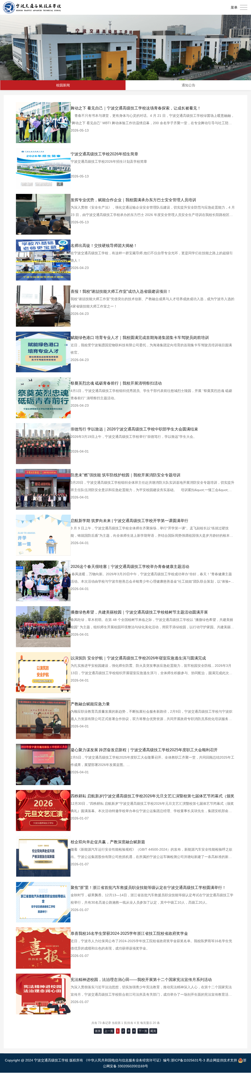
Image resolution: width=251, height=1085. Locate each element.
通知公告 (188, 85)
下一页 (142, 1031)
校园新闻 (63, 85)
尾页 (153, 1031)
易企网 (211, 1060)
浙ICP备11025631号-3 (188, 1060)
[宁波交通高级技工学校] (31, 7)
